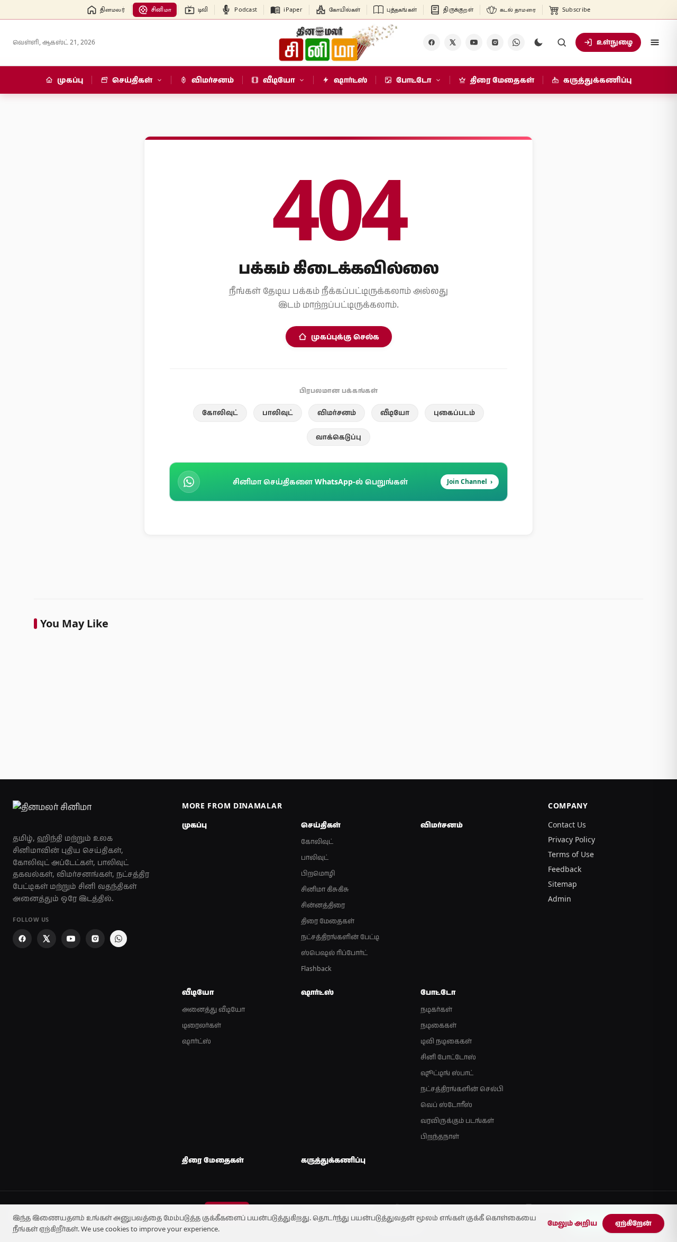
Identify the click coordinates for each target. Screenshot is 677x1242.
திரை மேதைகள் (327, 920)
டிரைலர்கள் (201, 1025)
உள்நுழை (615, 42)
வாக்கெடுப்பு (338, 437)
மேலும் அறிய (572, 1223)
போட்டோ (437, 992)
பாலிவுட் (277, 412)
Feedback (564, 869)
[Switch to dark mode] (538, 42)
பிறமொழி (318, 873)
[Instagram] (495, 42)
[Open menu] (654, 42)
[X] (452, 42)
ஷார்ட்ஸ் (196, 1041)
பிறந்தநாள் (439, 1136)
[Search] (561, 42)
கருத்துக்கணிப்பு (333, 1160)
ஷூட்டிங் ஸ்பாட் (446, 1072)
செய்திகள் (321, 825)
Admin (559, 899)
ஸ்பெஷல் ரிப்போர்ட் (334, 952)
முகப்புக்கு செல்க (345, 336)
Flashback (316, 968)
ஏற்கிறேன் (633, 1223)
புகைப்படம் (454, 412)
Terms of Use (571, 854)
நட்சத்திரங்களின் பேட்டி (340, 936)
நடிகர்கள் (436, 1009)
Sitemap (562, 884)
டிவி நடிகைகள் (446, 1041)
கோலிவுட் (220, 412)
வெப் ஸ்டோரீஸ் (446, 1104)
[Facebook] (431, 42)
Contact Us (567, 825)
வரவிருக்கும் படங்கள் (457, 1120)
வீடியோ (394, 412)
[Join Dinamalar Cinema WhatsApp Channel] (516, 42)
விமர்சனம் (336, 412)
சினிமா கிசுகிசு (325, 889)
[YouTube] (473, 42)
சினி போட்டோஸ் (448, 1056)
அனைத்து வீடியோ (213, 1009)
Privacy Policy (571, 839)
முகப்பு (194, 825)
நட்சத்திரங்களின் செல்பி (462, 1088)
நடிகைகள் (438, 1025)
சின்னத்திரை (323, 905)
